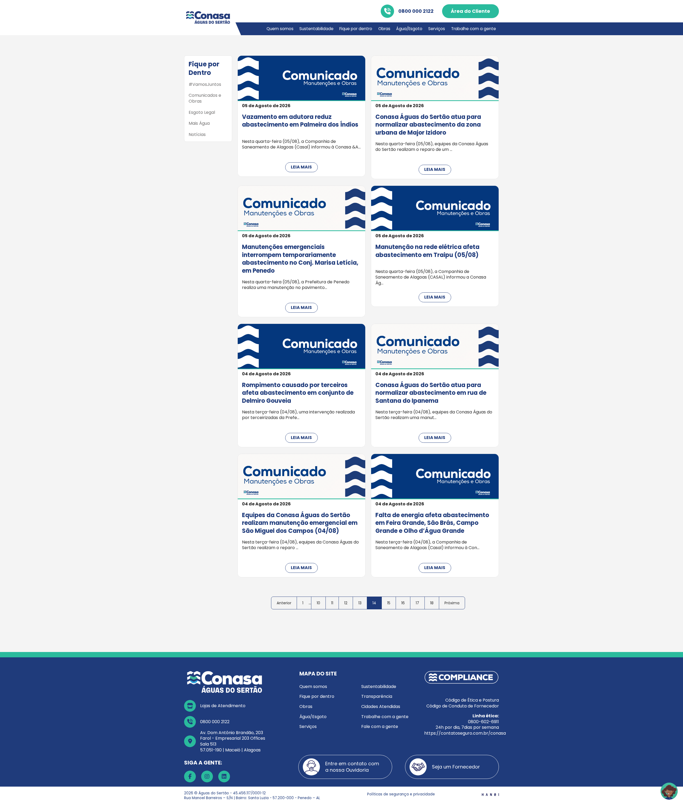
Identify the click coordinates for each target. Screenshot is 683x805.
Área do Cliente (470, 11)
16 (403, 603)
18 (432, 603)
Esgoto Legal (202, 112)
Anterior (284, 603)
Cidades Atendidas (380, 706)
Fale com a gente (379, 726)
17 (417, 603)
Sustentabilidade (316, 28)
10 (318, 603)
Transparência (376, 696)
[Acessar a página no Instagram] (207, 776)
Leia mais (301, 167)
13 (360, 603)
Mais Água (199, 123)
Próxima (451, 603)
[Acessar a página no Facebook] (190, 776)
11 (332, 603)
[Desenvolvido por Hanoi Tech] (490, 794)
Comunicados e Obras (205, 98)
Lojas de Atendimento (222, 706)
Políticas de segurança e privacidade (401, 794)
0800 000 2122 (416, 11)
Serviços (436, 28)
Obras (384, 28)
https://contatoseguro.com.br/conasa (465, 733)
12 (345, 603)
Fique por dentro (355, 28)
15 (388, 603)
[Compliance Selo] (461, 677)
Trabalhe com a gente (473, 28)
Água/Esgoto (409, 28)
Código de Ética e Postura (472, 700)
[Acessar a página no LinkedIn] (224, 776)
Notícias (197, 135)
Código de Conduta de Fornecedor (462, 706)
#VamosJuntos (205, 84)
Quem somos (280, 28)
